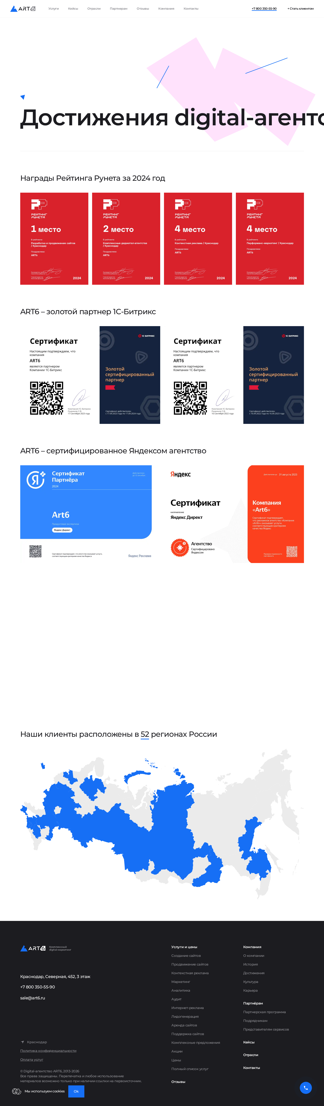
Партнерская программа (264, 1012)
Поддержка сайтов (187, 1034)
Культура (250, 982)
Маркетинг (180, 982)
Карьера (250, 990)
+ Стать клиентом (300, 8)
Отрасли (94, 8)
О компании (253, 956)
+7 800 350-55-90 (264, 8)
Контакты (191, 8)
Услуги (53, 8)
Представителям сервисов (266, 1029)
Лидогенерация (185, 1016)
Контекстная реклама (190, 973)
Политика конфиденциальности (48, 1051)
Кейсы (73, 8)
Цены (176, 1060)
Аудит (176, 999)
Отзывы (143, 8)
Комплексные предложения (195, 1043)
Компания (166, 8)
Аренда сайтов (184, 1025)
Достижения (254, 973)
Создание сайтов (186, 956)
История (250, 964)
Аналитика (180, 990)
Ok (76, 1091)
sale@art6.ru (32, 998)
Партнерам (118, 8)
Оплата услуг (31, 1060)
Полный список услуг (189, 1069)
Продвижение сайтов (189, 964)
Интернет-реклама (187, 1008)
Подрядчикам (255, 1021)
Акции (176, 1051)
